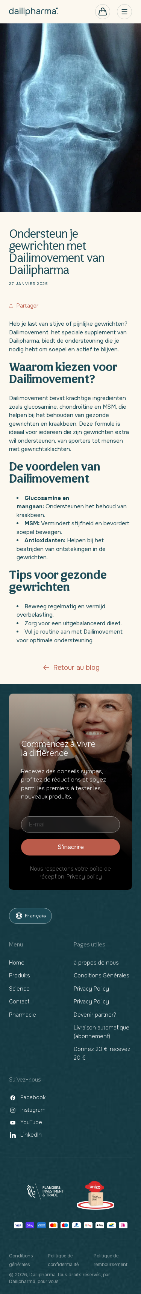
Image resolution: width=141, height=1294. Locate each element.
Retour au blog (76, 667)
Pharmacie (22, 1014)
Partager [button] (27, 305)
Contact (19, 1001)
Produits (19, 975)
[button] (102, 11)
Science (19, 988)
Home (16, 962)
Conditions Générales (101, 975)
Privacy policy (84, 876)
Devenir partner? (95, 1014)
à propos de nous (96, 962)
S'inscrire (71, 847)
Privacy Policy (91, 988)
